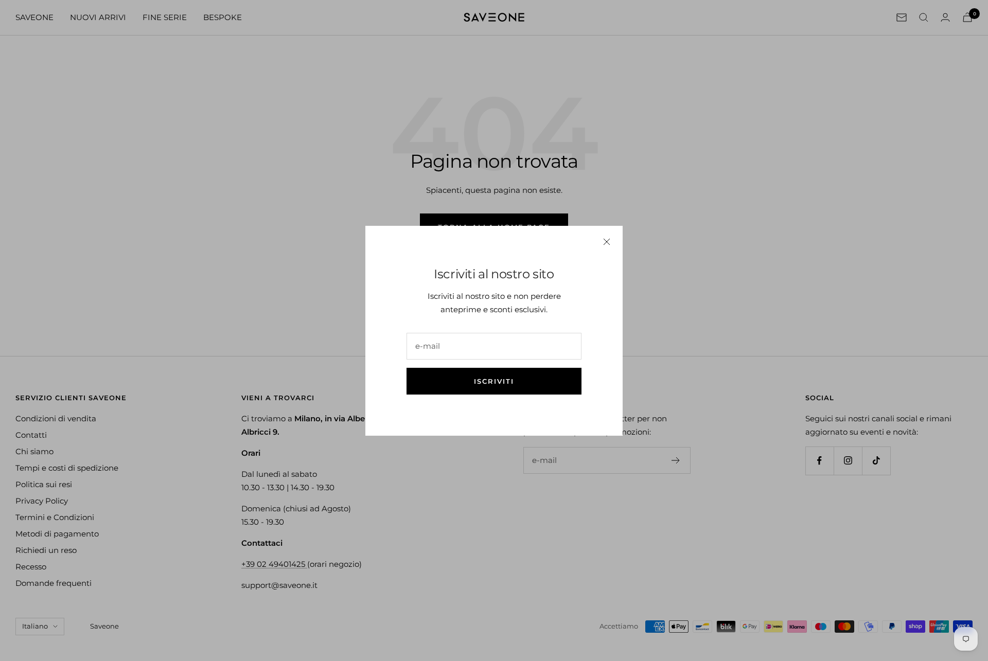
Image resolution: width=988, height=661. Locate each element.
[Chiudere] (606, 241)
